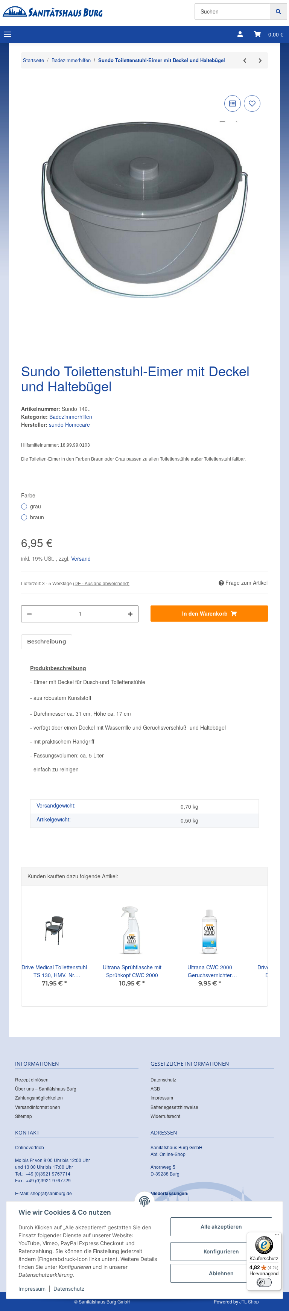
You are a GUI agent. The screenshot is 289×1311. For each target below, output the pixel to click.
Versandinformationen (37, 1107)
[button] (240, 34)
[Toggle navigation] (7, 34)
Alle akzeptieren (221, 1226)
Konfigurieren (221, 1251)
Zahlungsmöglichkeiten (39, 1097)
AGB (155, 1088)
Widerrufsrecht (165, 1116)
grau (35, 506)
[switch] (264, 1282)
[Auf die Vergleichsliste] (232, 103)
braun (37, 517)
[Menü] (276, 1236)
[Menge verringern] (29, 614)
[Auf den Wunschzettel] (252, 103)
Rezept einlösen (32, 1079)
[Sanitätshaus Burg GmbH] (52, 11)
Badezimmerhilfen (70, 416)
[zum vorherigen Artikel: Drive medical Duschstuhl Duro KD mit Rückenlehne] (244, 60)
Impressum (162, 1097)
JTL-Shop (249, 1301)
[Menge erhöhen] (130, 614)
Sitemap (23, 1116)
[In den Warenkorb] (27, 82)
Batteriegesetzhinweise (174, 1107)
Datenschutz (163, 1079)
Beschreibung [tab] (46, 641)
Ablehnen (221, 1273)
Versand (81, 558)
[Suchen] (278, 11)
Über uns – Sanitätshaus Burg (45, 1088)
